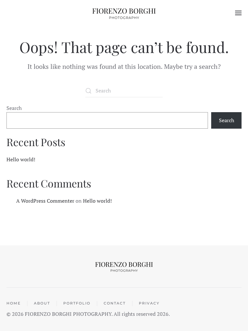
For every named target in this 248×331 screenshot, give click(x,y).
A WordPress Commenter (45, 200)
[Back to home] (124, 13)
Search (14, 108)
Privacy (149, 303)
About (42, 303)
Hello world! (20, 159)
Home (13, 303)
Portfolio (76, 303)
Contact (115, 303)
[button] (238, 13)
